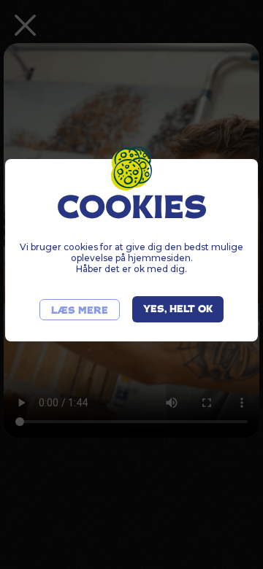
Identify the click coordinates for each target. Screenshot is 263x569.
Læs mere (79, 311)
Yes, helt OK (178, 309)
